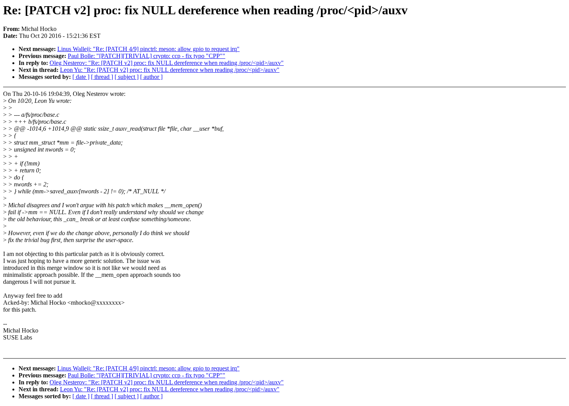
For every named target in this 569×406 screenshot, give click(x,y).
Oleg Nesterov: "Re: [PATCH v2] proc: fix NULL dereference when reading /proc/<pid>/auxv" (167, 63)
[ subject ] (127, 76)
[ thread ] (102, 76)
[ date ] (80, 76)
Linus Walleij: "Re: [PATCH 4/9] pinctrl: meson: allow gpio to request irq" (148, 49)
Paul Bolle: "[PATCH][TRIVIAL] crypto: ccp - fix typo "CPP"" (146, 56)
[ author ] (151, 76)
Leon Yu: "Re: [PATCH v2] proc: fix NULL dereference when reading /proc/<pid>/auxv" (169, 70)
